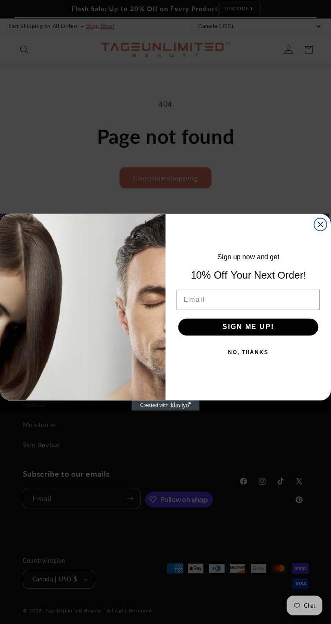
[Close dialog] (320, 224)
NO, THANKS (248, 352)
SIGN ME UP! (248, 326)
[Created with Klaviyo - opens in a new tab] (165, 405)
